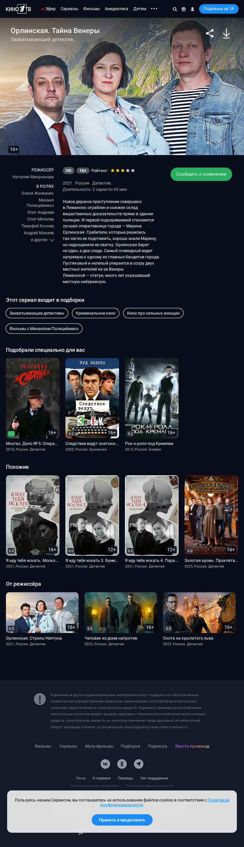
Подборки (130, 746)
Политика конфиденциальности (150, 786)
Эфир (50, 8)
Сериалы (69, 8)
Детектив (101, 183)
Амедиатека (116, 8)
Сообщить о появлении (201, 174)
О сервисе (102, 778)
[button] (209, 33)
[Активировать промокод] (183, 9)
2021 (67, 183)
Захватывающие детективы (37, 313)
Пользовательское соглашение (94, 786)
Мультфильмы (99, 746)
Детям (139, 8)
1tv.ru (80, 778)
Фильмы (91, 8)
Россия (82, 183)
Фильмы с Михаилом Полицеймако (44, 328)
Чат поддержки (154, 778)
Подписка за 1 (219, 8)
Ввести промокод (192, 746)
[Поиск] (175, 9)
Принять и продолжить (122, 820)
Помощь (125, 778)
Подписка (157, 746)
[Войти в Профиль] (192, 9)
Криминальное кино (95, 313)
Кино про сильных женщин (153, 313)
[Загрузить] (226, 33)
